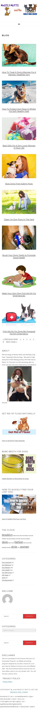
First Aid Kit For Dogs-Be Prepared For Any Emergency (19, 332)
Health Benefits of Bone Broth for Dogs (15, 479)
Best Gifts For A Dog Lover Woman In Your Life (19, 146)
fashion (18, 542)
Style (3, 578)
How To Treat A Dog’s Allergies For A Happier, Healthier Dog (19, 73)
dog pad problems (11, 538)
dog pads (18, 538)
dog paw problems (25, 538)
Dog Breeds (6, 567)
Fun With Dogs (7, 572)
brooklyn (7, 534)
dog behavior (25, 535)
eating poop (11, 542)
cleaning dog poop (17, 535)
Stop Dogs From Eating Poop (19, 184)
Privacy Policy (7, 682)
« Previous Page (10, 339)
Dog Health (6, 570)
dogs (5, 542)
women (24, 546)
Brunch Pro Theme (19, 692)
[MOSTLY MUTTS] (19, 16)
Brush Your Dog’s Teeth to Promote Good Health (19, 256)
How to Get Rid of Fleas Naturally (13, 441)
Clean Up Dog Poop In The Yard (19, 219)
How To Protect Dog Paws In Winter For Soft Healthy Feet (19, 110)
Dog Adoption (7, 562)
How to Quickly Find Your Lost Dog (14, 519)
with (18, 547)
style (14, 546)
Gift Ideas (5, 575)
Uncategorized (7, 580)
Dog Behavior (6, 565)
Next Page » (11, 342)
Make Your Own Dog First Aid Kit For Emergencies (19, 294)
